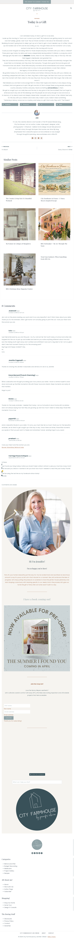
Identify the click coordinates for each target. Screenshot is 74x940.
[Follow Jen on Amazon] (41, 138)
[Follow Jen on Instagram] (35, 138)
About (6, 884)
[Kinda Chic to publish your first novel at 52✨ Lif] (53, 743)
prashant (12, 439)
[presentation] (20, 179)
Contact (7, 923)
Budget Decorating (10, 866)
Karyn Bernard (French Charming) (22, 375)
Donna (11, 399)
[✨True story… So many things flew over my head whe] (20, 743)
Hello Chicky (52, 937)
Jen (38, 26)
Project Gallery (9, 871)
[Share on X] (2, 472)
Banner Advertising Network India (13, 447)
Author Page (8, 889)
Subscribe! (7, 891)
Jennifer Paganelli (16, 360)
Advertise (7, 926)
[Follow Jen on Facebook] (32, 138)
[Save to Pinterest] (2, 468)
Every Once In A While (65, 148)
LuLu (10, 331)
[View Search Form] (71, 8)
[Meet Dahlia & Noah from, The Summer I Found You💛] (53, 763)
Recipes (7, 873)
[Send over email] (2, 475)
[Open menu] (37, 14)
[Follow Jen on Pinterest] (38, 138)
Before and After (10, 864)
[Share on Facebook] (2, 464)
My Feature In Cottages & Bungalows (18, 244)
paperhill (12, 419)
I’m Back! (5, 148)
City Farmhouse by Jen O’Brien (29, 933)
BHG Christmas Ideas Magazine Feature (19, 289)
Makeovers (8, 868)
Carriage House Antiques (18, 456)
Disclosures (8, 919)
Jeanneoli (12, 311)
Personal (37, 18)
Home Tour (8, 905)
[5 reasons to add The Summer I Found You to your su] (20, 763)
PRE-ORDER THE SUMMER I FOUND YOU (37, 2)
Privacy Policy (8, 921)
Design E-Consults (10, 907)
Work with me (8, 887)
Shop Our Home (9, 903)
